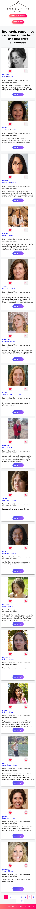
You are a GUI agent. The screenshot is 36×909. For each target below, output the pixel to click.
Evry (3, 447)
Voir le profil (18, 94)
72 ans (9, 447)
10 (22, 901)
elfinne (4, 710)
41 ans (13, 182)
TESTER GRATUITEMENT (18, 15)
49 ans (12, 341)
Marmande (6, 182)
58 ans (10, 871)
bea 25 (4, 816)
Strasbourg (6, 500)
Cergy (4, 871)
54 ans (13, 129)
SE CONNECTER (18, 22)
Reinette (5, 180)
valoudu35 (6, 339)
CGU (12, 907)
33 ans (11, 235)
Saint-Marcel (6, 765)
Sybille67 (5, 498)
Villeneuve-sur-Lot (8, 394)
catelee (4, 128)
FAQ (8, 907)
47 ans (11, 712)
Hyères (4, 659)
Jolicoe (4, 286)
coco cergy (6, 869)
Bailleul (4, 235)
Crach (4, 606)
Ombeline (5, 445)
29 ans (13, 553)
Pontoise (5, 288)
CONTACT (31, 907)
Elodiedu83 (6, 657)
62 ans (15, 765)
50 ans (10, 76)
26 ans (19, 394)
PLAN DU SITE (21, 907)
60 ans (13, 818)
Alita (3, 763)
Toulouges (6, 129)
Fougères (5, 341)
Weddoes (5, 75)
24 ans (11, 659)
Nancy (4, 76)
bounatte (5, 604)
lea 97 (4, 551)
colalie (4, 392)
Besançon (5, 818)
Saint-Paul (5, 553)
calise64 (5, 233)
